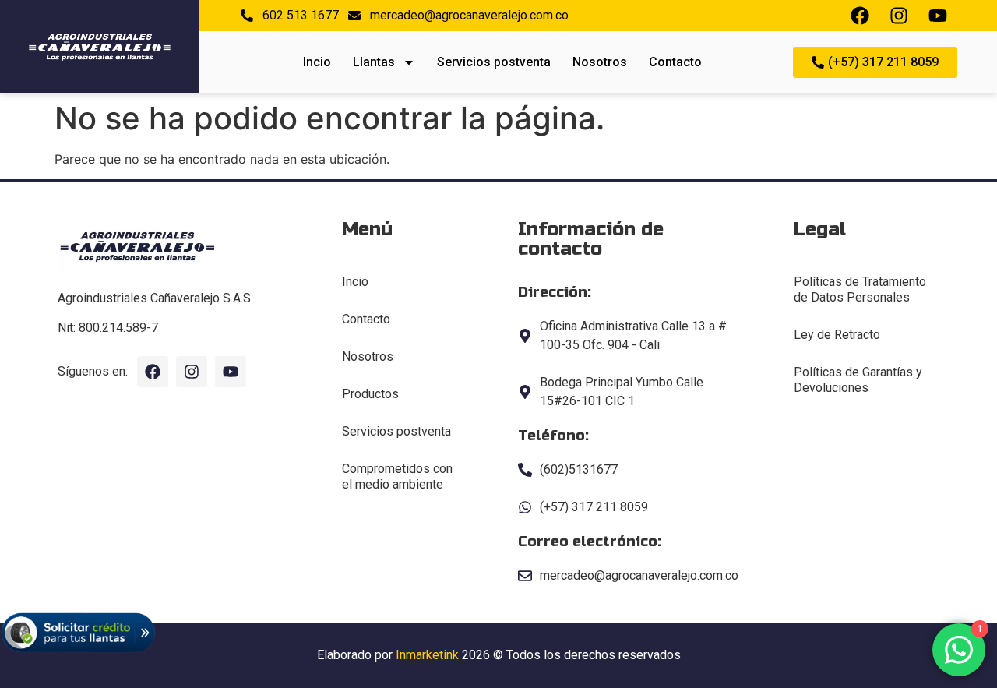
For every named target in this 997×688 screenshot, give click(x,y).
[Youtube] (230, 371)
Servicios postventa (494, 62)
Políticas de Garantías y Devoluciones (858, 380)
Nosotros (599, 62)
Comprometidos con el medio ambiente (397, 476)
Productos (370, 393)
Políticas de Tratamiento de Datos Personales (860, 289)
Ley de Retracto (837, 334)
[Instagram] (191, 371)
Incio (317, 62)
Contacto (675, 62)
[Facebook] (152, 371)
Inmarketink (427, 654)
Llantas (374, 62)
